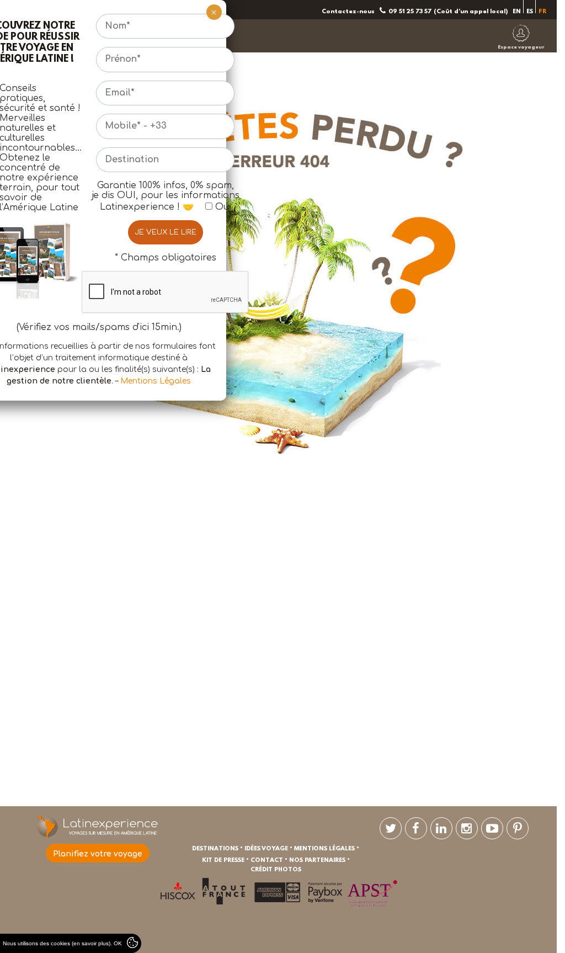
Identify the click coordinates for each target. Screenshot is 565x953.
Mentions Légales (155, 381)
